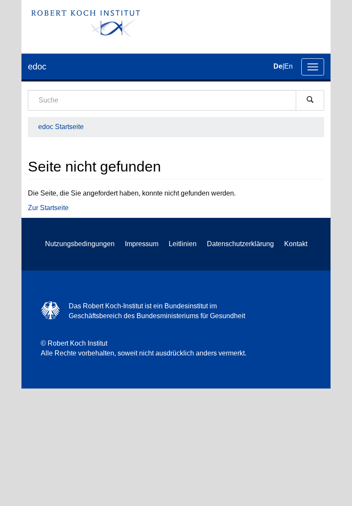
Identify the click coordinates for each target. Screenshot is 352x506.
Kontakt (295, 243)
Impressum (141, 243)
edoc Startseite (61, 126)
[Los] (310, 100)
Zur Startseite (48, 207)
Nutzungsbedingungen (80, 243)
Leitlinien (183, 243)
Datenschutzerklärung (240, 243)
